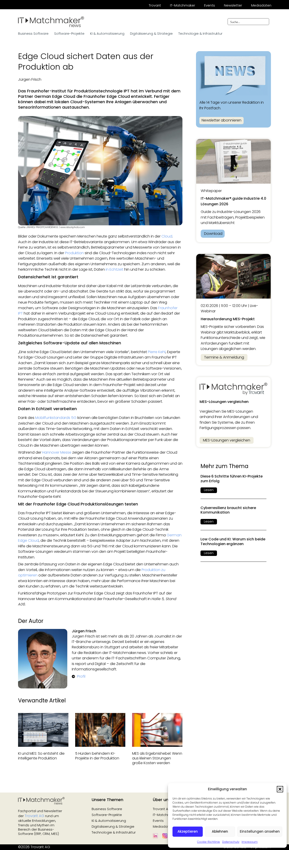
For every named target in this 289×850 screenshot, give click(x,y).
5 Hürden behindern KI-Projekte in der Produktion (97, 756)
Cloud (166, 236)
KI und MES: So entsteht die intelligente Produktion (41, 756)
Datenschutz (230, 842)
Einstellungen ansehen (260, 831)
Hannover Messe (56, 452)
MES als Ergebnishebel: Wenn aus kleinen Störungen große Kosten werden (157, 758)
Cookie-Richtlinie (208, 842)
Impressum (250, 842)
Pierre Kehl (156, 351)
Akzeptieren (187, 831)
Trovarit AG (34, 815)
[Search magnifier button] (266, 21)
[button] (280, 789)
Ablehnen (220, 831)
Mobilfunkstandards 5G (56, 417)
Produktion (74, 253)
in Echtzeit (114, 269)
